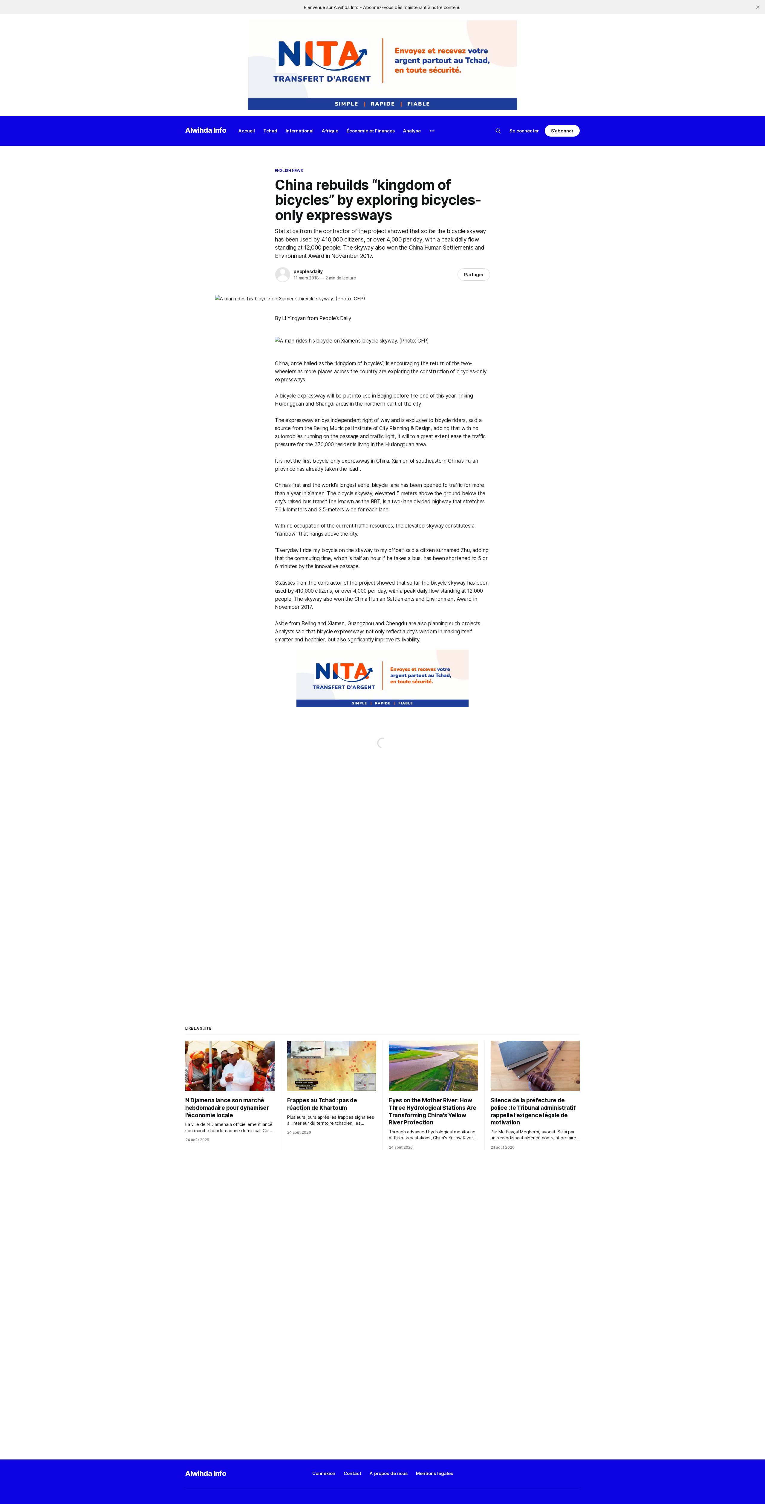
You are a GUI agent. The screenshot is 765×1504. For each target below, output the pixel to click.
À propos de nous (389, 1473)
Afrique (330, 131)
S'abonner (562, 131)
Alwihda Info (206, 130)
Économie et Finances (371, 131)
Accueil (246, 131)
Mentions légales (434, 1473)
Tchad (270, 131)
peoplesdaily (308, 271)
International (299, 131)
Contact (352, 1473)
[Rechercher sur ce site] (498, 131)
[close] (758, 7)
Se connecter (524, 131)
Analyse (412, 131)
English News (289, 170)
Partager (474, 274)
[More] (432, 131)
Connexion (323, 1473)
